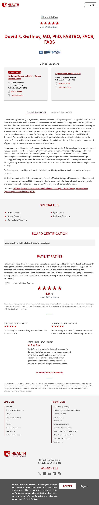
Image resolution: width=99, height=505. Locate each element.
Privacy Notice (30, 498)
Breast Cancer (13, 212)
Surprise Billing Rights (62, 438)
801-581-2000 (64, 83)
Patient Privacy (59, 413)
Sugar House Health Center (68, 73)
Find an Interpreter (13, 417)
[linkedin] (54, 473)
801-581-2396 (16, 91)
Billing (8, 413)
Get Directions (17, 95)
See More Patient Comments (49, 372)
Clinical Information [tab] (36, 112)
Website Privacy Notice (62, 428)
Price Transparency (61, 406)
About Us (9, 406)
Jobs (7, 421)
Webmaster (58, 442)
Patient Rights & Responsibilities (66, 410)
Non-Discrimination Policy (63, 435)
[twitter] (39, 473)
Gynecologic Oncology (17, 220)
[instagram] (59, 473)
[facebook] (44, 473)
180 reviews (52, 27)
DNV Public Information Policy (65, 431)
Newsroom (10, 431)
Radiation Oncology (61, 216)
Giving (8, 424)
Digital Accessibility (61, 424)
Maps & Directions (13, 428)
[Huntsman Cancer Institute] (49, 51)
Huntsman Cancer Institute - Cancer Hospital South (24, 77)
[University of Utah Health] (10, 5)
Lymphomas (58, 212)
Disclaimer (57, 421)
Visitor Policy (58, 417)
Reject (84, 486)
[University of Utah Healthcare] (49, 454)
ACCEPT (67, 486)
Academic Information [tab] (61, 112)
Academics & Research (15, 410)
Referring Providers (14, 435)
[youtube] (49, 473)
